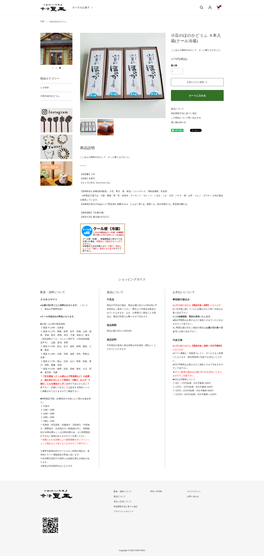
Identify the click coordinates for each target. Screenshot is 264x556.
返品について (177, 109)
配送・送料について (123, 491)
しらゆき (44, 87)
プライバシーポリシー (124, 511)
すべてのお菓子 (81, 7)
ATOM (159, 491)
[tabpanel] (56, 49)
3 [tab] (60, 68)
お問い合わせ (193, 496)
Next (161, 75)
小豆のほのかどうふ (58, 21)
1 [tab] (52, 68)
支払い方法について (123, 501)
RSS (152, 491)
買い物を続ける (178, 122)
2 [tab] (56, 68)
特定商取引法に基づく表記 (184, 113)
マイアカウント (194, 491)
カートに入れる (197, 95)
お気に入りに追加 (195, 82)
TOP (42, 21)
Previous (84, 75)
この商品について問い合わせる (186, 118)
